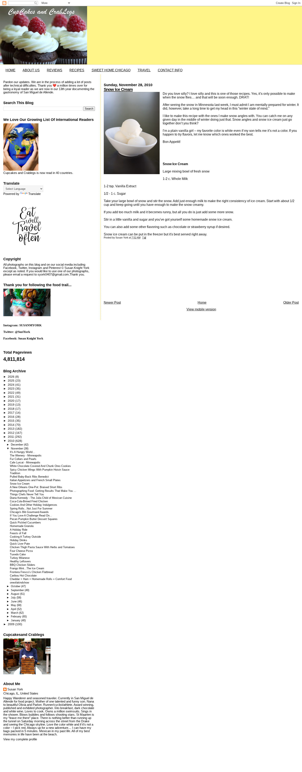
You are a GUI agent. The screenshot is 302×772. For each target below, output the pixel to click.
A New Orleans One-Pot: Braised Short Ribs (36, 487)
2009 (11, 624)
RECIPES (76, 70)
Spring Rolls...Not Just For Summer (31, 508)
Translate (34, 194)
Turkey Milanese (20, 558)
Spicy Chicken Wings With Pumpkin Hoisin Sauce (39, 469)
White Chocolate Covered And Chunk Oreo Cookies (40, 466)
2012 (11, 432)
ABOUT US (31, 70)
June (14, 601)
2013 (11, 428)
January (16, 620)
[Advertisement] (134, 271)
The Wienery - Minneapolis (25, 455)
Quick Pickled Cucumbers (25, 522)
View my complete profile (20, 739)
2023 (11, 388)
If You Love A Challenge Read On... (31, 515)
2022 (11, 392)
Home (202, 302)
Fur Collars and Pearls (23, 459)
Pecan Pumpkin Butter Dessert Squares (34, 519)
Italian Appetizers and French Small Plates (35, 480)
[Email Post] (143, 237)
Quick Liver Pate (20, 543)
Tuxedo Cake (18, 554)
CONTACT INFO (170, 70)
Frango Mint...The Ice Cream (27, 568)
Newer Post (112, 302)
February (16, 616)
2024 (11, 384)
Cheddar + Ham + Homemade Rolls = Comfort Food (41, 579)
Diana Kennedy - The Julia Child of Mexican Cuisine (41, 498)
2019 (11, 404)
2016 (11, 416)
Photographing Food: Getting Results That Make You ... (43, 491)
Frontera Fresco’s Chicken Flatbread (31, 572)
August (15, 593)
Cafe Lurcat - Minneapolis (25, 462)
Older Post (291, 302)
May (14, 605)
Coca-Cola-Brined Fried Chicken (29, 501)
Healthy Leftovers (20, 561)
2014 (11, 424)
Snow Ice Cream (118, 89)
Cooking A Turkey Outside (25, 536)
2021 (11, 396)
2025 (11, 380)
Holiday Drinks (18, 540)
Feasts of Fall (18, 533)
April (14, 609)
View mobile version (201, 309)
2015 (11, 420)
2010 (11, 440)
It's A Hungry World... (22, 452)
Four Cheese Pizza (21, 551)
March (15, 612)
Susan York (15, 689)
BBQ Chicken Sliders (22, 565)
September (18, 590)
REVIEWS (54, 70)
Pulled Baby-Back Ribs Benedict (29, 476)
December (17, 444)
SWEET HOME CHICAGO (111, 70)
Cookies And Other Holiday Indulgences (33, 504)
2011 (11, 436)
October (16, 586)
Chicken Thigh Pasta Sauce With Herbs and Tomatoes (42, 547)
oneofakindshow (19, 582)
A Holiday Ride (18, 529)
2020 (11, 400)
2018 (11, 408)
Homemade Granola (21, 526)
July (14, 597)
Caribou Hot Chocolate (23, 575)
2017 (11, 412)
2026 (11, 376)
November (17, 448)
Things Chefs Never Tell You (27, 494)
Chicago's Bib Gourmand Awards (29, 512)
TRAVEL (144, 70)
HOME (10, 70)
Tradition (15, 473)
